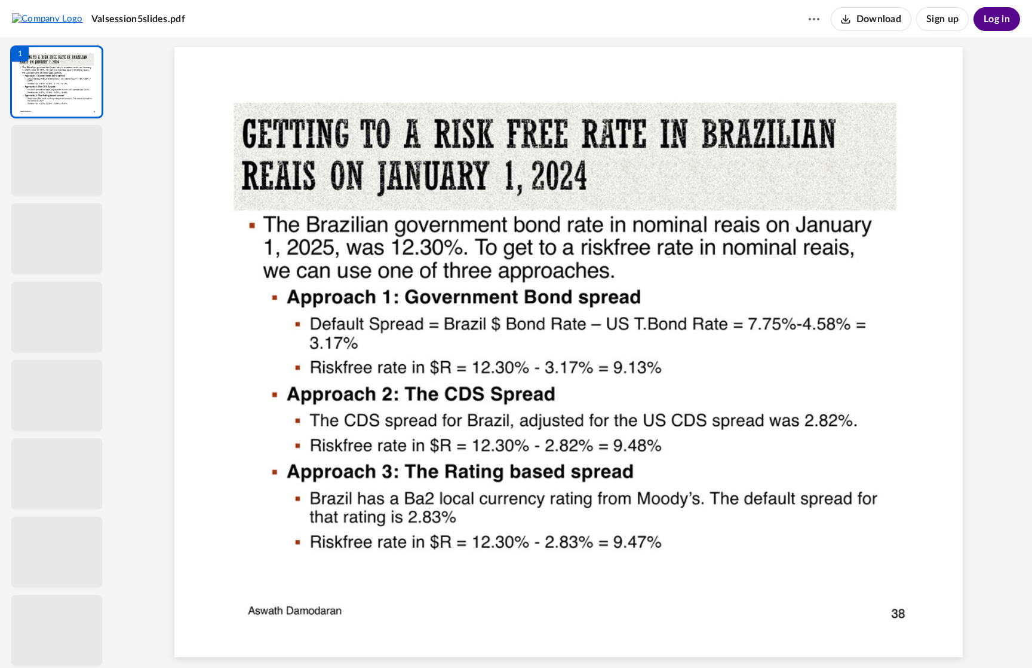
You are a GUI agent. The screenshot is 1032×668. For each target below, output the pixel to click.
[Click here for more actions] (814, 19)
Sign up (942, 19)
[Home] (47, 19)
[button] (57, 82)
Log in (997, 19)
